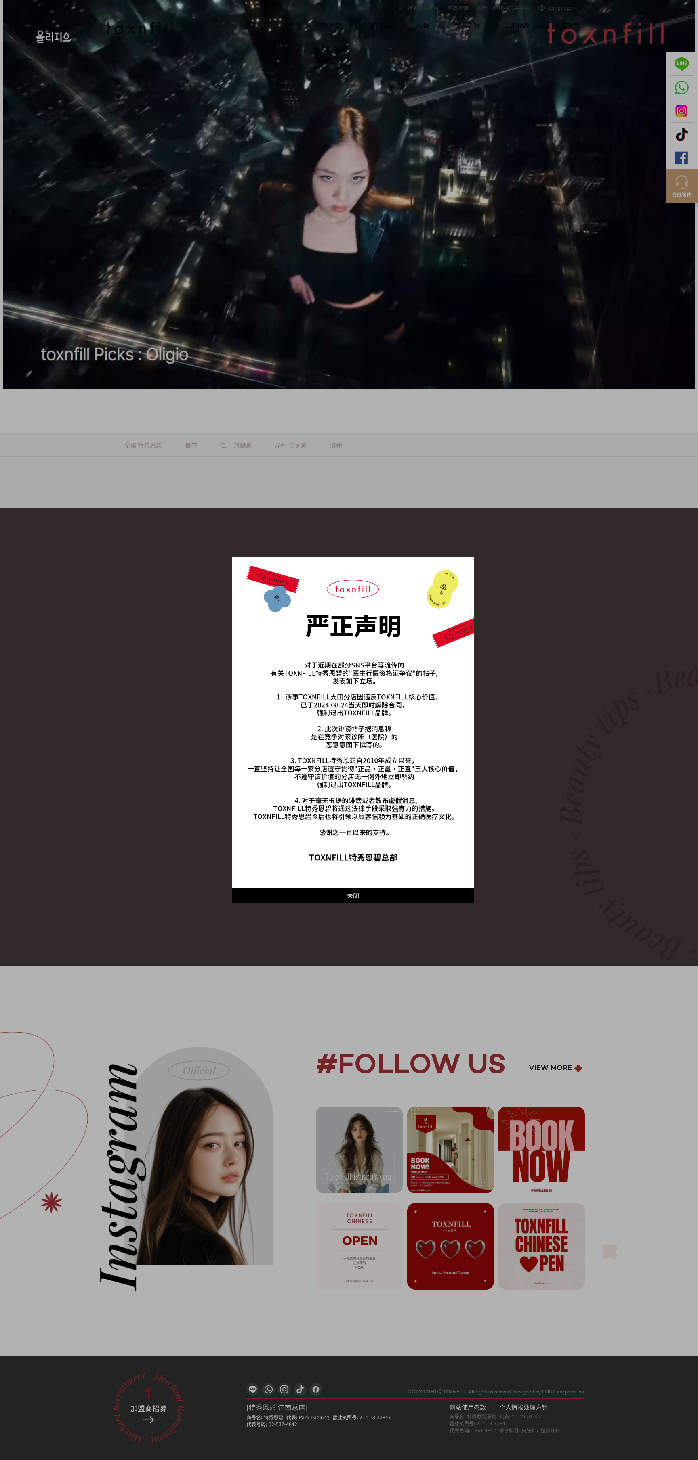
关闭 (353, 895)
